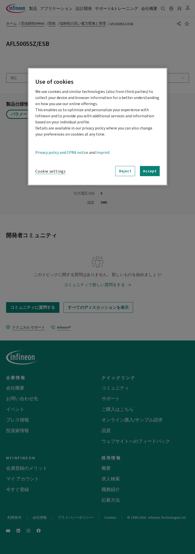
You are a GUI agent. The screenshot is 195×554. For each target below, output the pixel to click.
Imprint (103, 152)
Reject (125, 171)
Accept (150, 171)
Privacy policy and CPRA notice (61, 152)
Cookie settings (50, 171)
